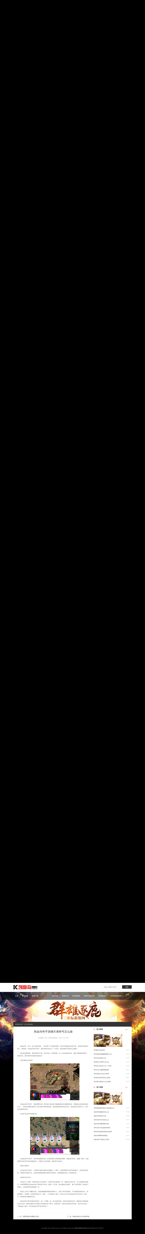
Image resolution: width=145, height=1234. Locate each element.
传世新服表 (103, 996)
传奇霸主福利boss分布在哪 (102, 1081)
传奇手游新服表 (89, 996)
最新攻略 (45, 996)
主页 (16, 996)
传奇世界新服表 (115, 996)
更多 (126, 1029)
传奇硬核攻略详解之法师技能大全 (104, 1108)
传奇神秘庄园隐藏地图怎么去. (103, 1054)
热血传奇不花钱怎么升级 (101, 1139)
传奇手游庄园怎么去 (100, 1058)
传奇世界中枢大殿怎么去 (101, 1120)
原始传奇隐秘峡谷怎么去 (101, 1112)
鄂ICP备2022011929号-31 (96, 1228)
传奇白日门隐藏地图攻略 (101, 1070)
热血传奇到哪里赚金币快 (101, 1124)
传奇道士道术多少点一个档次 (103, 1066)
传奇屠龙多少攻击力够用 (101, 1074)
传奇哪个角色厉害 (99, 1050)
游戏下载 (35, 996)
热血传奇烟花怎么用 (100, 1116)
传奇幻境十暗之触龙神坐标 (102, 1128)
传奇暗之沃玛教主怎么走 (101, 1062)
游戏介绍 (65, 996)
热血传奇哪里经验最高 (101, 1135)
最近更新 (55, 996)
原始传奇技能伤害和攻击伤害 (103, 1131)
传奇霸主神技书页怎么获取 (102, 1078)
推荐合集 (25, 996)
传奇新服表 (76, 996)
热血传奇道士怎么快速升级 (81, 1216)
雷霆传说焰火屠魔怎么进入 (31, 1216)
